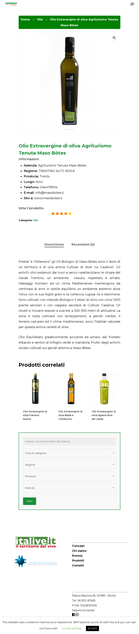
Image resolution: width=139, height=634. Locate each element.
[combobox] (69, 453)
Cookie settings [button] (72, 628)
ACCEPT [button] (92, 628)
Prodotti (78, 560)
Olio (40, 19)
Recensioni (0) (83, 244)
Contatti (78, 565)
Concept (78, 546)
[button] (114, 38)
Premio (77, 555)
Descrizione (54, 244)
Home (25, 19)
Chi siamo (79, 550)
